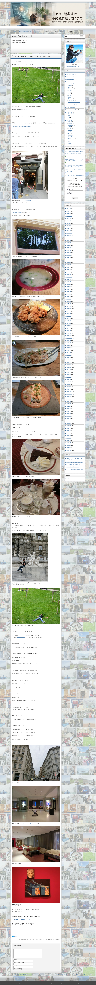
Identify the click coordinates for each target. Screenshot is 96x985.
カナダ (69, 90)
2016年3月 (69, 355)
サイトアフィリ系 (70, 76)
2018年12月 (69, 274)
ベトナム (70, 130)
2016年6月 (69, 347)
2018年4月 (69, 294)
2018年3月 (69, 296)
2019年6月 (69, 260)
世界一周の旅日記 (56, 939)
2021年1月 (69, 230)
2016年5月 (69, 350)
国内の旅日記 (69, 112)
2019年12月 (69, 247)
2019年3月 (69, 267)
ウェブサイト (16, 965)
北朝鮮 (69, 143)
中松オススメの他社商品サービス (74, 105)
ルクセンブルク (71, 138)
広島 (69, 115)
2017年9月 (69, 311)
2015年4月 (69, 382)
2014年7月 (69, 403)
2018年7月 (69, 286)
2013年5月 (69, 438)
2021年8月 (69, 220)
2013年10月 (69, 425)
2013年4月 (69, 440)
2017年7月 (69, 316)
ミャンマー (70, 136)
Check (15, 936)
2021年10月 (69, 218)
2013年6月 (69, 435)
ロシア (69, 140)
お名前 (15, 959)
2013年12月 (69, 421)
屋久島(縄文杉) (71, 113)
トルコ (69, 93)
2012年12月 (69, 450)
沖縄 (69, 117)
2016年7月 (69, 345)
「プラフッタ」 (21, 637)
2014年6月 (69, 406)
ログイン (68, 478)
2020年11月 (69, 235)
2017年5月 (69, 320)
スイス (69, 92)
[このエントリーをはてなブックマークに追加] (13, 936)
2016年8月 (69, 342)
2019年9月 (69, 252)
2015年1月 (69, 389)
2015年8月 (69, 372)
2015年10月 (69, 367)
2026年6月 (69, 211)
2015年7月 (69, 374)
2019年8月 (69, 255)
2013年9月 (69, 428)
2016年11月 (69, 335)
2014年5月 (69, 408)
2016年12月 (69, 333)
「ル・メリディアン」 (26, 823)
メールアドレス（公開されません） (21, 962)
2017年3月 (69, 325)
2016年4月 (69, 352)
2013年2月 (69, 445)
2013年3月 (69, 442)
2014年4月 (69, 411)
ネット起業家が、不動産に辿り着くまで (19, 31)
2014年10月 (69, 396)
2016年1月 (69, 360)
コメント (15, 948)
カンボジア (70, 123)
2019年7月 (69, 257)
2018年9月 (69, 281)
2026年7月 (69, 208)
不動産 (68, 81)
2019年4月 (69, 264)
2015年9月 (69, 369)
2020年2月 (69, 242)
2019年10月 (69, 250)
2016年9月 (69, 340)
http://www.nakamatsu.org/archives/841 (22, 126)
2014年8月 (69, 401)
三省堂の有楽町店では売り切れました (75, 462)
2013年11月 (69, 423)
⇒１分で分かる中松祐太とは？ (72, 66)
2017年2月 (69, 328)
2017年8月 (69, 313)
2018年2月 (69, 299)
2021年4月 (69, 225)
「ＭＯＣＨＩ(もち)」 (17, 212)
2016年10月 (69, 338)
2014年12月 (69, 391)
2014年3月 (69, 413)
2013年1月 (69, 447)
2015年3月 (69, 384)
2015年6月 (69, 377)
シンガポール (70, 125)
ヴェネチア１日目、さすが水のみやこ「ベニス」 (22, 974)
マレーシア (70, 135)
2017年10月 (69, 308)
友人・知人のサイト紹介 (72, 109)
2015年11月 (69, 364)
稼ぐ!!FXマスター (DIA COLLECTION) (73, 175)
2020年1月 (69, 245)
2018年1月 (69, 301)
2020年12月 (69, 233)
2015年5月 (69, 379)
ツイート (20, 936)
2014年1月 (69, 418)
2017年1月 (69, 330)
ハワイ (69, 126)
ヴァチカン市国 (71, 100)
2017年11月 (69, 306)
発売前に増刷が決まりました (73, 467)
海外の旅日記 (69, 120)
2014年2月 (69, 416)
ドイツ (69, 95)
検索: (66, 36)
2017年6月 (69, 318)
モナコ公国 (70, 98)
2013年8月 (69, 430)
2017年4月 (69, 323)
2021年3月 (69, 228)
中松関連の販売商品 (71, 107)
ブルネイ (70, 128)
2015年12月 (69, 362)
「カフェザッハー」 (27, 200)
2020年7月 (69, 238)
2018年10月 (69, 279)
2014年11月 (69, 394)
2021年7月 (69, 223)
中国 (69, 141)
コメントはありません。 (34, 939)
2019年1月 (69, 272)
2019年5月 (69, 262)
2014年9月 (69, 399)
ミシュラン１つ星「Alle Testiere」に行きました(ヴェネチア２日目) (70, 974)
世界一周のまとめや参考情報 (74, 102)
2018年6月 (69, 289)
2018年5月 (69, 291)
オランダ (70, 121)
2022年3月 (69, 213)
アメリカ (70, 85)
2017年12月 (69, 303)
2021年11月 (69, 216)
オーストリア (42, 939)
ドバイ (69, 97)
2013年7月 (69, 433)
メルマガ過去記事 (49, 939)
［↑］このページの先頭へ (15, 983)
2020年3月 (69, 240)
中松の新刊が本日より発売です (73, 464)
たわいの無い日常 (70, 74)
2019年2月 (69, 269)
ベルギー (70, 131)
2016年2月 (69, 357)
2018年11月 (69, 277)
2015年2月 (69, 386)
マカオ (69, 133)
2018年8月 (69, 284)
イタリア (70, 87)
